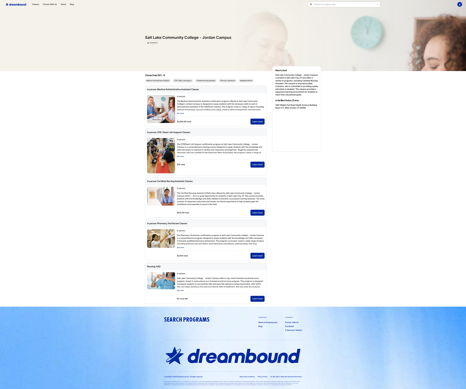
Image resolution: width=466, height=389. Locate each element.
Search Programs (186, 319)
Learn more (257, 121)
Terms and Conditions (247, 377)
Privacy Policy (263, 377)
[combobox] (347, 4)
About (63, 4)
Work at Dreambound (267, 322)
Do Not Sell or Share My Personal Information (286, 377)
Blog (72, 4)
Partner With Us (50, 4)
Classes (35, 4)
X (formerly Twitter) (293, 330)
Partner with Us (292, 322)
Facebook (289, 326)
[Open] (377, 4)
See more (180, 113)
